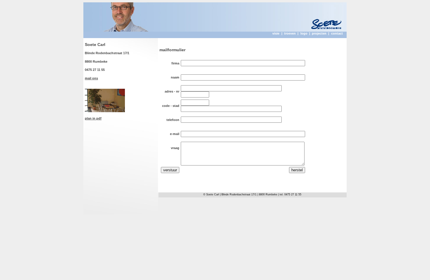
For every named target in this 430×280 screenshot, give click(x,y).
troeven (290, 33)
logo (303, 33)
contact (337, 33)
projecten (319, 33)
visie (275, 33)
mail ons (91, 78)
